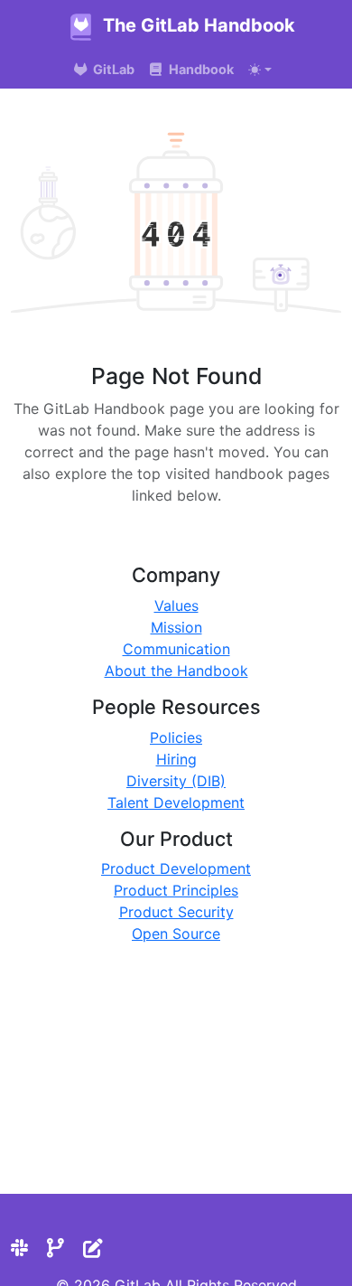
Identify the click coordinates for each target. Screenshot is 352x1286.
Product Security (176, 912)
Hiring (176, 759)
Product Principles (176, 890)
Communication (176, 649)
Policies (176, 737)
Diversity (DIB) (176, 781)
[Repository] (55, 1248)
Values (176, 605)
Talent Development (176, 802)
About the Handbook (176, 671)
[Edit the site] (93, 1248)
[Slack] (19, 1248)
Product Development (176, 868)
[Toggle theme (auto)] (260, 69)
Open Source (176, 934)
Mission (176, 627)
